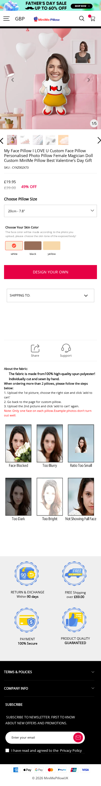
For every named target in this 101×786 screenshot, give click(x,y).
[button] (12, 86)
